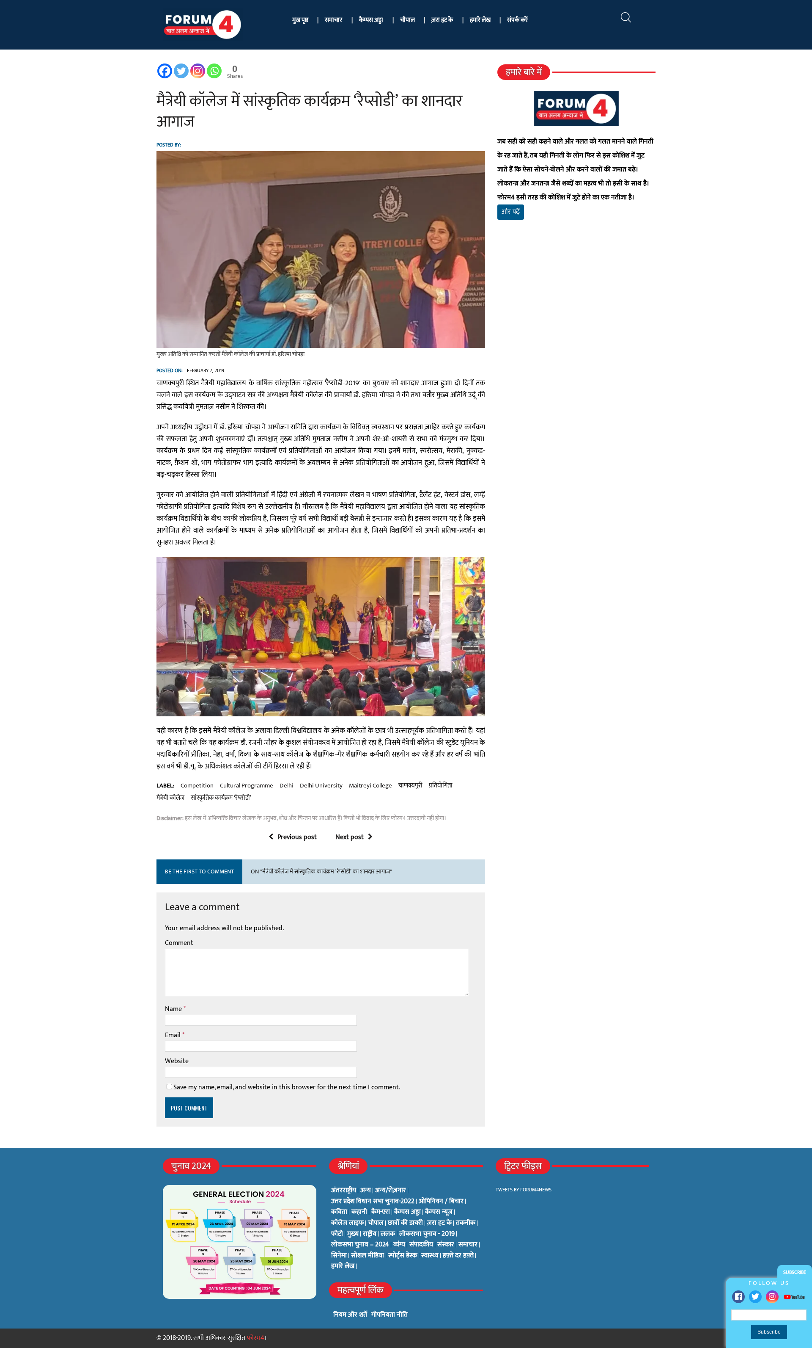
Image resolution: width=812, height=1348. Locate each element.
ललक (388, 1234)
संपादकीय (421, 1244)
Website (177, 1061)
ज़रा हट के (442, 20)
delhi (287, 786)
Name (174, 1009)
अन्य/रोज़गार (390, 1190)
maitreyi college (370, 786)
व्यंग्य (399, 1244)
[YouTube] (794, 1296)
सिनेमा (339, 1255)
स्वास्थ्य (430, 1255)
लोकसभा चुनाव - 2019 (427, 1234)
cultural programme (246, 786)
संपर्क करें (517, 20)
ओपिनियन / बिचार (441, 1201)
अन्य (365, 1190)
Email (173, 1035)
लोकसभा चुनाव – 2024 (360, 1244)
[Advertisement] (576, 326)
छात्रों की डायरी (405, 1223)
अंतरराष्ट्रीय (343, 1190)
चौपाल (407, 20)
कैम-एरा (380, 1212)
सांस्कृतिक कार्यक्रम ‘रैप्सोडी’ (221, 798)
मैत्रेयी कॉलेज (170, 798)
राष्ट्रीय (369, 1234)
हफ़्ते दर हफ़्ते (458, 1255)
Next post (349, 837)
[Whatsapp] (214, 71)
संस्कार (445, 1244)
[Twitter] (755, 1296)
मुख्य (353, 1234)
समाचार (333, 20)
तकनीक (465, 1223)
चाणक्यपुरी (410, 786)
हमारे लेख (480, 20)
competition (197, 786)
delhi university (321, 786)
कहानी (359, 1212)
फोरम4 (255, 1338)
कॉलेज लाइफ (347, 1223)
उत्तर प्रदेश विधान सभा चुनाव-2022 (372, 1201)
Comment (179, 943)
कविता (339, 1212)
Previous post (297, 837)
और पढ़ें (511, 212)
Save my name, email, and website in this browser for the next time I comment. (286, 1087)
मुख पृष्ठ (300, 20)
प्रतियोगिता (441, 786)
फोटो (337, 1234)
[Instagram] (772, 1296)
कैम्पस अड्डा (371, 20)
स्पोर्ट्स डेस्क (402, 1255)
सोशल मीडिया (367, 1255)
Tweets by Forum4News (523, 1189)
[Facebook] (738, 1296)
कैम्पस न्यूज (439, 1212)
